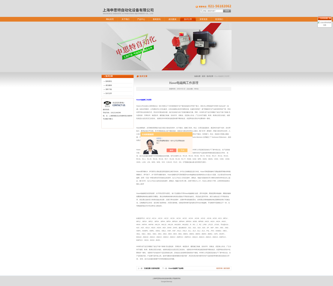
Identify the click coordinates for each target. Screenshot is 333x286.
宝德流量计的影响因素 (152, 268)
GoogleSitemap (166, 281)
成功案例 (172, 19)
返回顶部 (227, 268)
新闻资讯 (157, 19)
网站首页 (110, 19)
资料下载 (108, 89)
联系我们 (219, 19)
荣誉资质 (203, 19)
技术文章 (188, 19)
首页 (203, 76)
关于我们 (125, 19)
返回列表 (219, 268)
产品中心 (141, 19)
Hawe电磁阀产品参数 (176, 268)
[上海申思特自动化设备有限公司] (139, 6)
